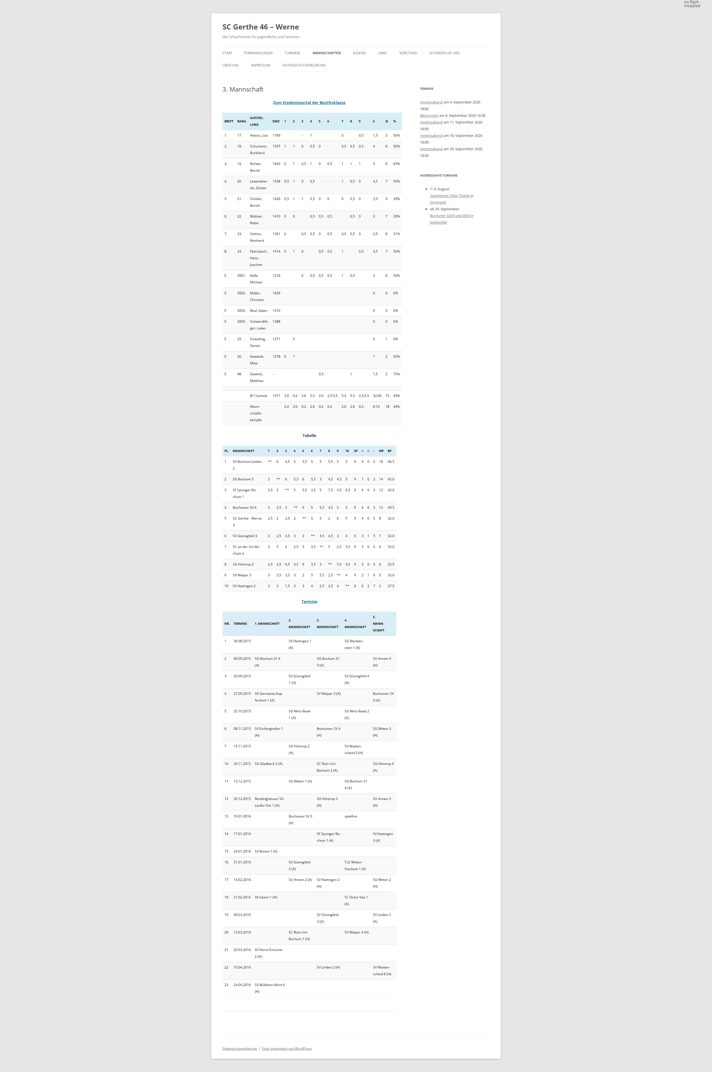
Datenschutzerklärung (304, 65)
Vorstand (408, 53)
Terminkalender (258, 53)
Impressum (260, 65)
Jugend (359, 53)
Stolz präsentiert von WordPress (287, 1048)
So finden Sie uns (444, 53)
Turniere (292, 53)
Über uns (230, 65)
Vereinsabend (431, 102)
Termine (309, 601)
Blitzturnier (429, 115)
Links (382, 53)
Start (227, 53)
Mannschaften (327, 53)
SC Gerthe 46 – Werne (260, 27)
